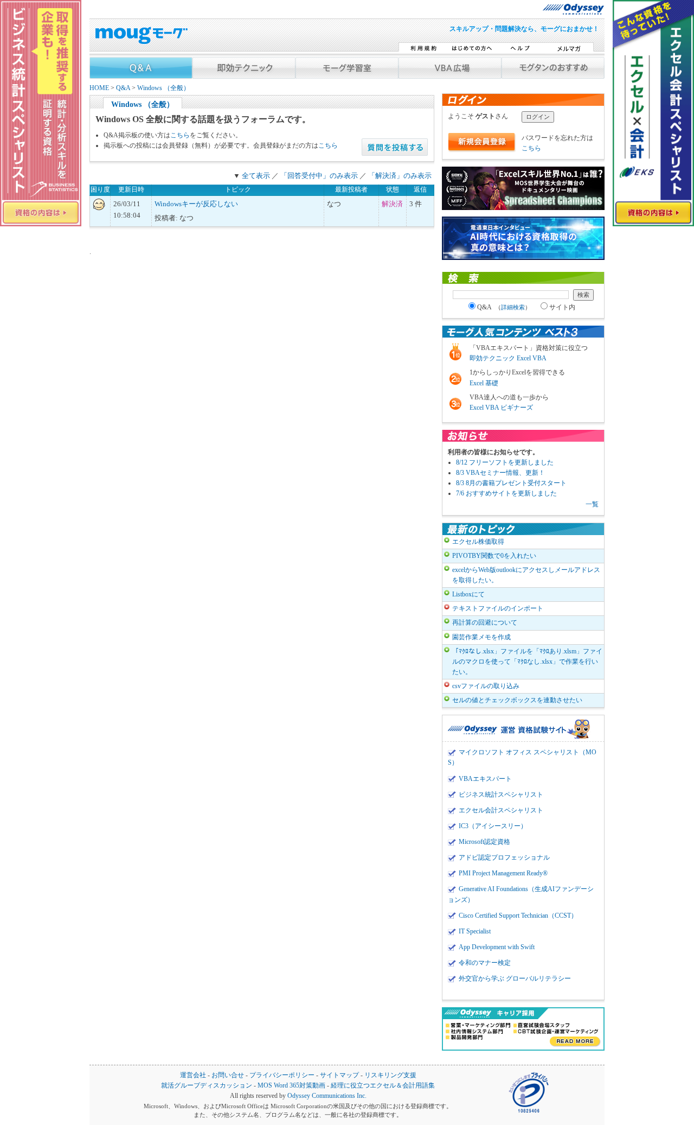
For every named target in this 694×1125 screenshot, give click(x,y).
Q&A (123, 88)
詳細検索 (513, 307)
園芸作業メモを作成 (481, 637)
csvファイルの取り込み (485, 686)
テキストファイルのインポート (497, 608)
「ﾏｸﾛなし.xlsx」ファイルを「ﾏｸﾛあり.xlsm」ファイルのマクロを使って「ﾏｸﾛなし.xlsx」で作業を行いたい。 (527, 661)
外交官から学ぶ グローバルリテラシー (515, 978)
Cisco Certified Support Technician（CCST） (518, 915)
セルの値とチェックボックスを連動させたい (517, 700)
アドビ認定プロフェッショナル (504, 857)
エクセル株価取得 (478, 541)
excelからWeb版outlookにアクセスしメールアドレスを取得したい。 (526, 575)
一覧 (592, 504)
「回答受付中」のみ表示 (319, 175)
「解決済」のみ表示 (400, 175)
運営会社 (193, 1075)
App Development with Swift (497, 947)
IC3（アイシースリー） (493, 826)
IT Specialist (475, 931)
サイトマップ (339, 1075)
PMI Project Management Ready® (503, 873)
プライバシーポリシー (281, 1075)
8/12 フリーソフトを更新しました (505, 462)
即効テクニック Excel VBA (508, 358)
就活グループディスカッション (206, 1085)
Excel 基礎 (484, 383)
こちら (180, 135)
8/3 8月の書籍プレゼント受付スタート (511, 483)
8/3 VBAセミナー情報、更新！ (500, 472)
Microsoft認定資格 (484, 842)
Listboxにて (468, 594)
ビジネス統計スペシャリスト (501, 794)
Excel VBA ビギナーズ (501, 407)
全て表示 (256, 175)
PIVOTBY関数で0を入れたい (494, 556)
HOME (99, 88)
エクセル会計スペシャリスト (501, 810)
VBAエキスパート (485, 779)
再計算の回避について (484, 622)
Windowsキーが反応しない (196, 204)
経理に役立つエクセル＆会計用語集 (383, 1085)
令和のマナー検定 (485, 963)
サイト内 (562, 307)
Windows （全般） (163, 88)
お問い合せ (227, 1075)
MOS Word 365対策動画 (291, 1085)
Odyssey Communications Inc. (327, 1095)
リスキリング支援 (390, 1075)
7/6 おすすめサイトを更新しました (506, 493)
